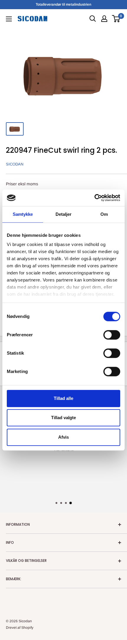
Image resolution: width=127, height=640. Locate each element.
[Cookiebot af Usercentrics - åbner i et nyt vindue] (94, 198)
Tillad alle (63, 398)
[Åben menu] (9, 19)
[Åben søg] (92, 18)
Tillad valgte (63, 417)
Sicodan (14, 164)
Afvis (63, 437)
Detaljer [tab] (64, 214)
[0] (116, 18)
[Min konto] (104, 18)
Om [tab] (104, 214)
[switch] (111, 335)
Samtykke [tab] (23, 214)
